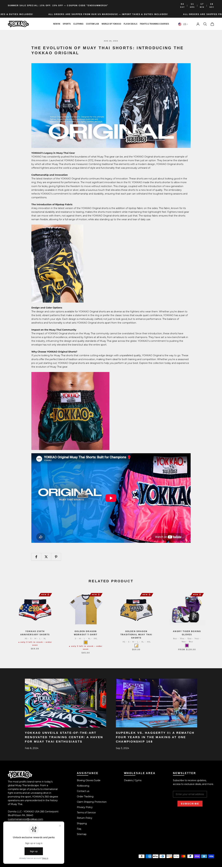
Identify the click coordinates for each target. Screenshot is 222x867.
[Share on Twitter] (46, 556)
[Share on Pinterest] (56, 556)
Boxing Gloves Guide (88, 780)
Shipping (82, 823)
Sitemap (81, 834)
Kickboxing (83, 785)
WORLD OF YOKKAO (111, 24)
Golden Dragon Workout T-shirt (85, 633)
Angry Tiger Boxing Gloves (187, 633)
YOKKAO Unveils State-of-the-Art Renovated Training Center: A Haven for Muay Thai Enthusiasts (64, 737)
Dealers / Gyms (132, 780)
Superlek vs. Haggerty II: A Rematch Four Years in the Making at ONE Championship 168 (155, 737)
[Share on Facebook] (36, 556)
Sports (67, 24)
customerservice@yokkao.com (25, 819)
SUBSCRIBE (190, 803)
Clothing (78, 24)
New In (56, 24)
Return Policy (84, 817)
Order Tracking (85, 796)
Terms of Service (86, 812)
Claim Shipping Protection (92, 801)
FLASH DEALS (130, 24)
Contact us (83, 791)
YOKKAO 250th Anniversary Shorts (35, 633)
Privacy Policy (85, 807)
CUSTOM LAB (92, 24)
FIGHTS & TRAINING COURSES (154, 24)
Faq (79, 828)
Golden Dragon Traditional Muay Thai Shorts (136, 634)
